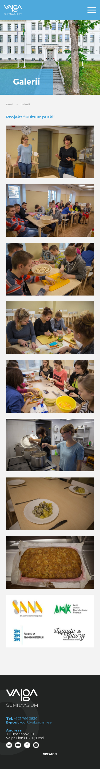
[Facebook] (27, 745)
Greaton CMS (50, 754)
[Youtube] (18, 745)
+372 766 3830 (26, 719)
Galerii (25, 104)
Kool (9, 104)
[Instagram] (36, 745)
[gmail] (9, 745)
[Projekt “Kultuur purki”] (50, 152)
